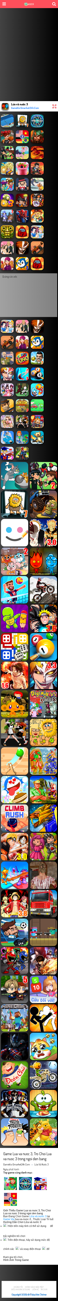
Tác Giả (44, 1289)
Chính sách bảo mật (34, 1287)
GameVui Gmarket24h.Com (16, 1164)
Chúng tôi (18, 1287)
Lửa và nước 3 (41, 1164)
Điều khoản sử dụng (20, 1289)
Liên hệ (35, 1289)
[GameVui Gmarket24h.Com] (29, 4)
